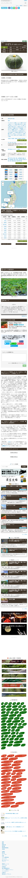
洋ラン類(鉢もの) (5, 785)
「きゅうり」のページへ (6, 243)
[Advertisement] (14, 24)
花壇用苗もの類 (5, 791)
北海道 (9, 138)
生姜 (9, 727)
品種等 (10, 51)
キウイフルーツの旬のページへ (14, 690)
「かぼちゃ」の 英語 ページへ (21, 163)
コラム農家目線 (5, 857)
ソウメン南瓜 (20, 122)
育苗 (14, 158)
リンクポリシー (5, 871)
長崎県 (16, 138)
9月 (12, 142)
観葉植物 (4, 788)
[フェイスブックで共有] (9, 7)
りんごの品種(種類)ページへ (14, 661)
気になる (8, 341)
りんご (13, 733)
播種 (23, 158)
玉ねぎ (24, 724)
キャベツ (9, 709)
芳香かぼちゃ (14, 126)
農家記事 (24, 47)
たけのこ (9, 706)
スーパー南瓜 (14, 124)
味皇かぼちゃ (21, 132)
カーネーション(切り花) (21, 755)
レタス (19, 715)
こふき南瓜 (15, 132)
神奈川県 (4, 234)
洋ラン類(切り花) (18, 761)
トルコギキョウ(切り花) (7, 767)
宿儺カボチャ (16, 128)
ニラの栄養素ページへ (14, 680)
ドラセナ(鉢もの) (16, 788)
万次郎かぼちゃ (21, 131)
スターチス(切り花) (6, 764)
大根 (14, 703)
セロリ (16, 712)
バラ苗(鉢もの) (14, 806)
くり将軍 (21, 129)
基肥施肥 (20, 158)
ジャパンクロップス (6, 3)
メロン (16, 739)
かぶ (18, 703)
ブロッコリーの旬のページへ (14, 675)
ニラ (12, 712)
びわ (6, 736)
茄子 (22, 718)
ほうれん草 (15, 709)
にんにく (4, 727)
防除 (15, 159)
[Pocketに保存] (16, 7)
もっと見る (24, 534)
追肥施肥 (11, 159)
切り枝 (8, 773)
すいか (21, 739)
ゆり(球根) (19, 773)
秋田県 (10, 192)
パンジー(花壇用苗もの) (16, 791)
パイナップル (5, 742)
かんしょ (4, 724)
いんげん (10, 745)
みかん (17, 730)
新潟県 (6, 199)
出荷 (10, 160)
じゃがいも (10, 724)
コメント (4, 861)
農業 (4, 47)
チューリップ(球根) (6, 776)
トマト (3, 721)
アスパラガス (23, 712)
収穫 (24, 159)
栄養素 (17, 49)
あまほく (16, 129)
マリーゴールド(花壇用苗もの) (8, 797)
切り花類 (4, 755)
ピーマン (9, 721)
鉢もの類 (13, 779)
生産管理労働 (19, 160)
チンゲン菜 (4, 718)
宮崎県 (19, 138)
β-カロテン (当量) (16, 149)
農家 (11, 47)
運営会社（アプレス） (6, 874)
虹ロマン (20, 133)
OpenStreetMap (19, 207)
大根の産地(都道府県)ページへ (14, 671)
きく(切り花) (10, 755)
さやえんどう (17, 745)
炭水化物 (10, 149)
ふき (25, 709)
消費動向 (4, 51)
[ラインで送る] (14, 7)
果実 (9, 120)
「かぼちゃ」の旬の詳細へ (21, 147)
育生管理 (20, 159)
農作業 (3, 853)
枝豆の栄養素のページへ (14, 666)
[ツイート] (12, 7)
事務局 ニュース (5, 864)
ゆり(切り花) (17, 767)
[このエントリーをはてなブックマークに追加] (19, 7)
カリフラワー (5, 715)
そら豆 (23, 745)
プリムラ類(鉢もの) (6, 782)
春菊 (8, 712)
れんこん (15, 706)
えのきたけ (20, 727)
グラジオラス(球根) (16, 776)
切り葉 (3, 773)
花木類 (9, 788)
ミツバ (3, 712)
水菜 (24, 706)
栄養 (3, 855)
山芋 (20, 724)
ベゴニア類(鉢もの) (16, 782)
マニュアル (4, 858)
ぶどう (3, 739)
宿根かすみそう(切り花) (7, 761)
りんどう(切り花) (13, 758)
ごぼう (3, 706)
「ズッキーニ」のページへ (21, 243)
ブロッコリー (13, 715)
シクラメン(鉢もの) (21, 779)
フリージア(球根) (5, 779)
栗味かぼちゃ (20, 124)
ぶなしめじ (4, 730)
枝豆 (23, 721)
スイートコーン (18, 742)
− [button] (2, 184)
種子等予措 (10, 158)
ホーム (17, 5)
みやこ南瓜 (13, 135)
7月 (8, 142)
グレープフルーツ (6, 733)
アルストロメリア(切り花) (19, 770)
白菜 (20, 706)
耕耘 (17, 158)
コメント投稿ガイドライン (7, 869)
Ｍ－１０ (20, 125)
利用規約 (4, 866)
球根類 (13, 773)
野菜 (13, 118)
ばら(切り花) (4, 758)
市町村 (3, 849)
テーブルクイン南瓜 (12, 122)
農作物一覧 (24, 316)
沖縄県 (5, 230)
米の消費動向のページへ (14, 694)
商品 (17, 47)
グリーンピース (16, 721)
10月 (15, 142)
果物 (13, 730)
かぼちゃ (17, 718)
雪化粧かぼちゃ (21, 126)
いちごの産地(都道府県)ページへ (14, 685)
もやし (3, 748)
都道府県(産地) (5, 847)
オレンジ (4, 745)
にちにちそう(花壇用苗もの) (8, 803)
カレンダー (4, 854)
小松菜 (3, 709)
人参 (22, 703)
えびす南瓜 (10, 132)
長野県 (4, 204)
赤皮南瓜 (21, 128)
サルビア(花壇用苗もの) (7, 794)
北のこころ (15, 133)
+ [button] (2, 182)
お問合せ (4, 872)
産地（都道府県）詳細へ (21, 140)
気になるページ (5, 860)
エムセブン (15, 125)
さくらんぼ (19, 736)
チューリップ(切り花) (6, 770)
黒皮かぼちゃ (15, 131)
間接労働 (14, 160)
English (25, 0)
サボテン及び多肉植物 (16, 785)
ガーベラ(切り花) (16, 764)
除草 (17, 159)
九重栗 (12, 129)
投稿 (24, 365)
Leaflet (15, 207)
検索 (24, 466)
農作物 (21, 5)
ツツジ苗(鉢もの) (5, 806)
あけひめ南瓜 (19, 135)
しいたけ (14, 727)
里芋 (16, 724)
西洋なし (22, 733)
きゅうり (11, 718)
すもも (13, 736)
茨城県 (12, 138)
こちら (24, 363)
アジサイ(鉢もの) (20, 803)
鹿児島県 (23, 138)
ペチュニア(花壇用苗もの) (7, 800)
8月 (10, 142)
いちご (11, 739)
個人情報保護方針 (6, 868)
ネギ (21, 709)
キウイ (11, 742)
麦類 (6, 703)
